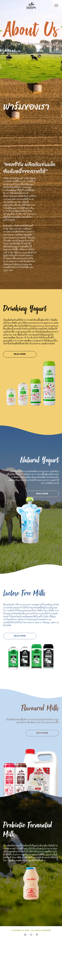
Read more (20, 354)
